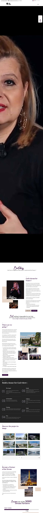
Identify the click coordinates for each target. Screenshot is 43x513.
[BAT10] (9, 439)
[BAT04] (34, 455)
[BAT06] (34, 447)
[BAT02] (9, 455)
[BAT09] (21, 439)
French (35, 0)
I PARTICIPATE (34, 310)
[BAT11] (9, 447)
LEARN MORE (28, 310)
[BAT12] (21, 447)
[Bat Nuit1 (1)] (34, 439)
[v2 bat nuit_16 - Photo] (21, 455)
